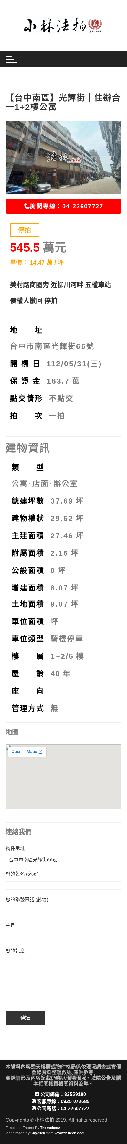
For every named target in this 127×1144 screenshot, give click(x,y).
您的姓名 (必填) (22, 873)
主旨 (10, 925)
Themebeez (50, 1128)
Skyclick (37, 1133)
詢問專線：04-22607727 (66, 206)
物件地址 (15, 848)
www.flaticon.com (70, 1133)
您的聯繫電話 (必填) (27, 899)
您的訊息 (15, 950)
